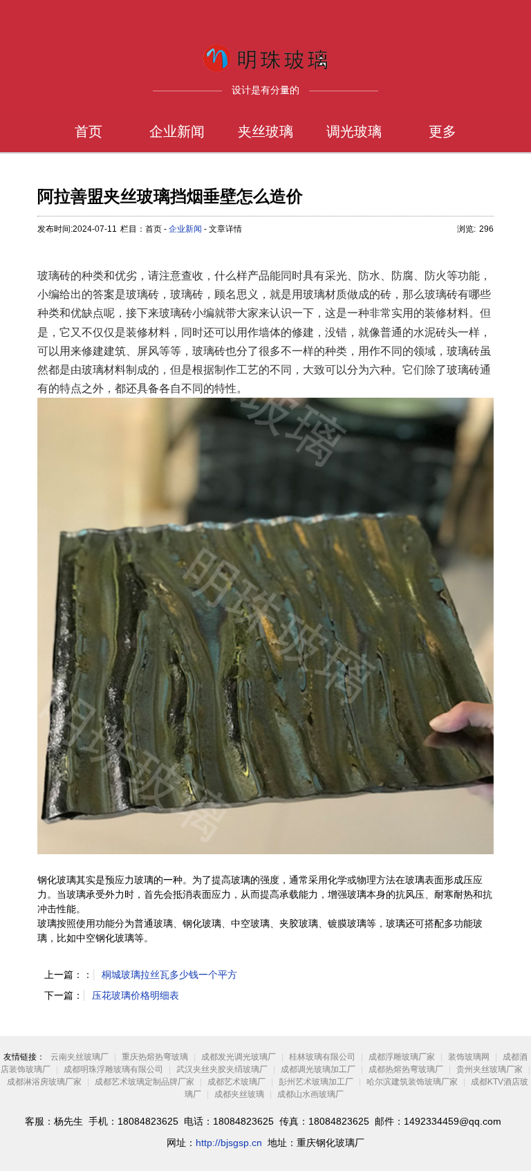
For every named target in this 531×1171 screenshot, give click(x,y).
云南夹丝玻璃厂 (79, 1057)
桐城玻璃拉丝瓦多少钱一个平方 (169, 974)
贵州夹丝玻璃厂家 (489, 1069)
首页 (88, 131)
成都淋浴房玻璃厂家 (44, 1082)
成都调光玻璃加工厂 (318, 1069)
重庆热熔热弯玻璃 (155, 1057)
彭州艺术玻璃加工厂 (316, 1082)
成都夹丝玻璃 (239, 1094)
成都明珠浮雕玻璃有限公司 (113, 1069)
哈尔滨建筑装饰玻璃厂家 (412, 1082)
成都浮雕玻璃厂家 (402, 1057)
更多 (442, 131)
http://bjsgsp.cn (229, 1142)
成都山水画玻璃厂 (310, 1094)
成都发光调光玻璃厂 (238, 1057)
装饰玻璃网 (469, 1057)
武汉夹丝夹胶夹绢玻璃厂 (222, 1069)
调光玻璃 (354, 131)
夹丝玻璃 (265, 131)
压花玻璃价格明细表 (135, 995)
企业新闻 (177, 131)
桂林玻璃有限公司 (322, 1057)
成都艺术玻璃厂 (236, 1082)
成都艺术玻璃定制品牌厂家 (144, 1082)
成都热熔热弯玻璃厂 (406, 1069)
